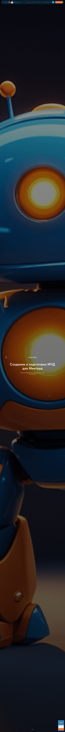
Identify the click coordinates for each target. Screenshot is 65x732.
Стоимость (29, 2)
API (42, 2)
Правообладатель (47, 2)
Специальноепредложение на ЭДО (16, 2)
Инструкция (34, 2)
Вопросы (39, 2)
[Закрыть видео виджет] (63, 720)
